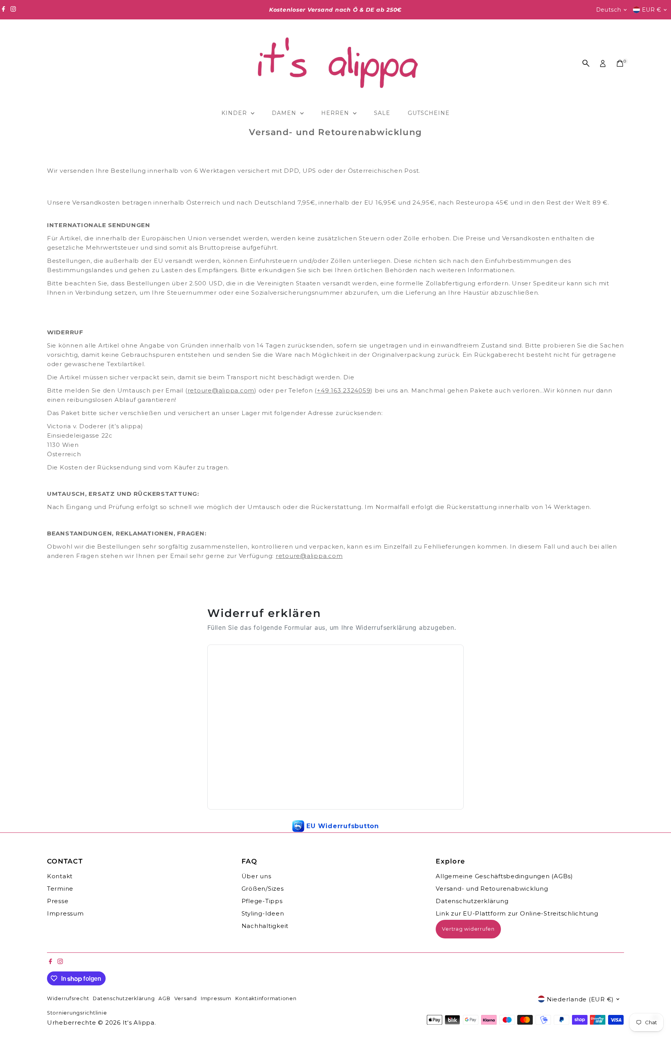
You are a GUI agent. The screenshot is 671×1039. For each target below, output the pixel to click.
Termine (60, 888)
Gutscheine (429, 112)
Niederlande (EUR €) (580, 999)
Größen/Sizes (263, 888)
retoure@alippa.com (221, 390)
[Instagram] (13, 9)
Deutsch (608, 9)
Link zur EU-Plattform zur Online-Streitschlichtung (517, 913)
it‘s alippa (139, 1022)
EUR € (652, 9)
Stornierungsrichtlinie (77, 1013)
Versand (185, 998)
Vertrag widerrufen (468, 929)
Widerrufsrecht (68, 998)
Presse (58, 901)
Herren (336, 112)
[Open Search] (585, 63)
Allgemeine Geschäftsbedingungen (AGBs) (504, 876)
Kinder (235, 112)
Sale (382, 112)
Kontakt (60, 876)
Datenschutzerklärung (472, 901)
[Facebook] (3, 9)
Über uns (256, 876)
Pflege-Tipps (262, 901)
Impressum (65, 913)
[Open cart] (620, 63)
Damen (285, 112)
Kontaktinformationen (266, 998)
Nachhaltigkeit (265, 926)
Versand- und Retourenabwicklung (492, 888)
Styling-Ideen (263, 913)
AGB (164, 998)
